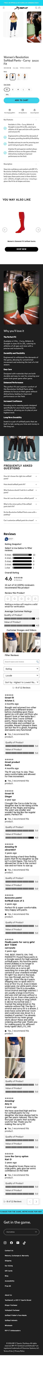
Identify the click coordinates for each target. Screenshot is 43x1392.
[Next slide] (38, 230)
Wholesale (8, 1325)
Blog (6, 1276)
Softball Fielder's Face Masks (16, 1315)
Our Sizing (9, 1266)
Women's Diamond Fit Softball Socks (21, 241)
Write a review (25, 68)
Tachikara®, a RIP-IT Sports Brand (18, 1300)
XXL (7, 94)
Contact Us (9, 1250)
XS (7, 89)
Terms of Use (8, 1351)
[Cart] (39, 8)
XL (29, 89)
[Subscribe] (35, 1232)
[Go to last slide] (5, 230)
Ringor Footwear (11, 1305)
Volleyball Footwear (12, 1310)
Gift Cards (8, 1271)
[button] (5, 2)
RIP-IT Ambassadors (13, 1330)
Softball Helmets (11, 1320)
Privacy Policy (19, 1351)
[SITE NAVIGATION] (4, 8)
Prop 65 (8, 1286)
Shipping (8, 1261)
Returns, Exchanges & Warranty (17, 1256)
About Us (8, 1295)
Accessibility (9, 1281)
